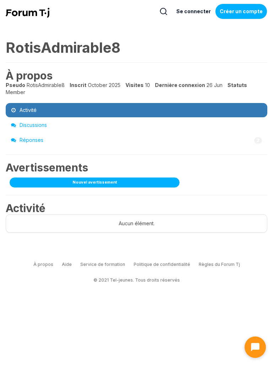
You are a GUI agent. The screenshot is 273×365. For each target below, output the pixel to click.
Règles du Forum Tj (219, 264)
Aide (67, 264)
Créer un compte (241, 11)
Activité (27, 110)
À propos (43, 264)
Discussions (32, 125)
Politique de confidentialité (162, 264)
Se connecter (193, 11)
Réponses (138, 140)
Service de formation (102, 264)
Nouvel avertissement (95, 182)
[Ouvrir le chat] (255, 347)
